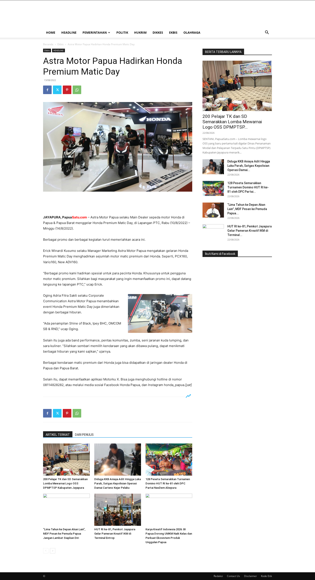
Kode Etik (266, 576)
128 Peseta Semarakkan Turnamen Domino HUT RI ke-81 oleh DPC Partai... (248, 187)
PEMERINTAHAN (94, 32)
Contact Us (233, 576)
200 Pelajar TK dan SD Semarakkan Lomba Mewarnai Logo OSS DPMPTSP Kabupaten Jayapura (65, 483)
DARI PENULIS (84, 434)
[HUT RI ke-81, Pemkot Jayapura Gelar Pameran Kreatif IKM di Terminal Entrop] (117, 510)
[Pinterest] (67, 90)
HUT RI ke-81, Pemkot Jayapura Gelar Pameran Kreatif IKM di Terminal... (249, 231)
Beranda (48, 44)
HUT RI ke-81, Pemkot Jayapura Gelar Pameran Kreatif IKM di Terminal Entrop (114, 533)
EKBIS (173, 32)
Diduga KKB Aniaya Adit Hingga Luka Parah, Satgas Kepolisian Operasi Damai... (248, 166)
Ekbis (60, 44)
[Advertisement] (118, 203)
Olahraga (191, 32)
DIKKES (158, 32)
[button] (267, 33)
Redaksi (218, 576)
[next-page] (52, 550)
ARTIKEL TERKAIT (58, 434)
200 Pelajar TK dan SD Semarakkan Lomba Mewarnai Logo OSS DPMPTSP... (232, 122)
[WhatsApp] (77, 90)
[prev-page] (45, 550)
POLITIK (122, 32)
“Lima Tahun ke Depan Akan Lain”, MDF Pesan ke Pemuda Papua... (247, 209)
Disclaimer (250, 576)
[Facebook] (47, 90)
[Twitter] (57, 90)
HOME (50, 32)
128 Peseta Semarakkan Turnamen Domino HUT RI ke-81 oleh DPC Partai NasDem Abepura (168, 483)
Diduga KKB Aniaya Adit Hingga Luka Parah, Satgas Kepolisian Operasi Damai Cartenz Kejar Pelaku (117, 483)
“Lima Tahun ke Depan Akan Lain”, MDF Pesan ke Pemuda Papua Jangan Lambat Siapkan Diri (64, 533)
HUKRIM (140, 32)
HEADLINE (68, 32)
